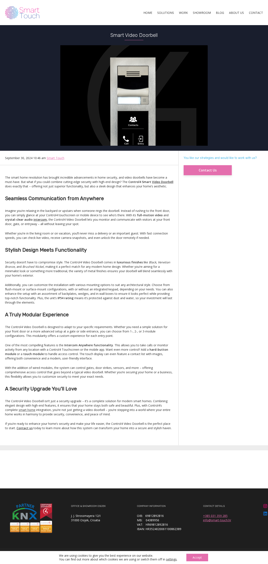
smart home (27, 410)
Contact (256, 13)
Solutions (165, 13)
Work (183, 13)
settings (171, 559)
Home (147, 13)
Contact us (25, 428)
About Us (236, 13)
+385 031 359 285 (215, 516)
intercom (40, 219)
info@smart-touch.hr (217, 520)
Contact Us (208, 170)
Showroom (202, 13)
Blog (220, 13)
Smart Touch (55, 158)
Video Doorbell (162, 182)
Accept (197, 557)
